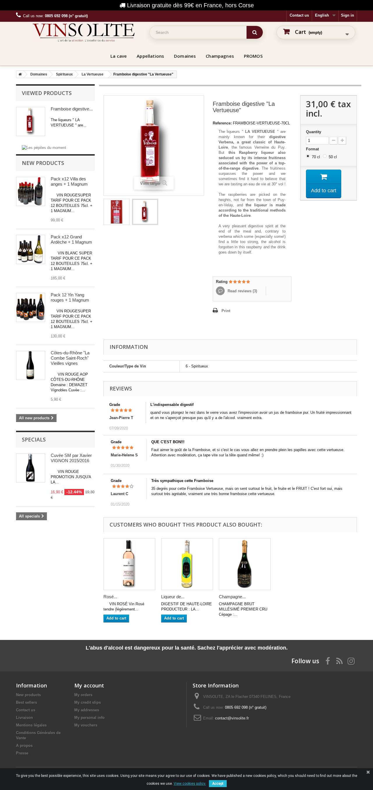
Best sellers (26, 702)
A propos (24, 745)
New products (43, 162)
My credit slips (87, 702)
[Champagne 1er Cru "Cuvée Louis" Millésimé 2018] (245, 564)
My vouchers (85, 725)
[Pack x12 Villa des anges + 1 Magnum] (30, 191)
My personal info (89, 717)
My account (89, 685)
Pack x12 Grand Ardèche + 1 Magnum (71, 239)
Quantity (313, 132)
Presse (22, 753)
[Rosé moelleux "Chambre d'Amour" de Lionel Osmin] (129, 564)
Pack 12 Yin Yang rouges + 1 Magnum (70, 297)
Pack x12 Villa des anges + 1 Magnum (69, 181)
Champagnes (220, 56)
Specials (34, 439)
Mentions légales (31, 725)
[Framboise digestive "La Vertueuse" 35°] (116, 212)
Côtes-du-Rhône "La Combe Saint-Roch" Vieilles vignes (70, 358)
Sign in (347, 15)
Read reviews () (241, 291)
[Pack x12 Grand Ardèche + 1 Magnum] (30, 249)
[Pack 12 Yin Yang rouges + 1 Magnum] (30, 307)
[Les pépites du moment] (44, 147)
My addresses (86, 710)
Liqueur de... (172, 596)
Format (313, 149)
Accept (218, 784)
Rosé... (110, 596)
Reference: (222, 123)
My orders (83, 695)
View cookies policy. (190, 784)
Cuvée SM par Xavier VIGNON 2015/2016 (71, 458)
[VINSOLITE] (83, 32)
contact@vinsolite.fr (232, 718)
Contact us (299, 15)
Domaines (185, 56)
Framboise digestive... (72, 108)
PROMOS (253, 56)
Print (225, 311)
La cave (118, 56)
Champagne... (232, 596)
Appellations (150, 56)
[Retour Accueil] (19, 74)
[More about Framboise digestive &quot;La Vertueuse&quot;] (30, 121)
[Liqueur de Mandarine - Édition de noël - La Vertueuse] (187, 564)
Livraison (24, 717)
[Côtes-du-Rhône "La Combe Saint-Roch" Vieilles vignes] (30, 365)
